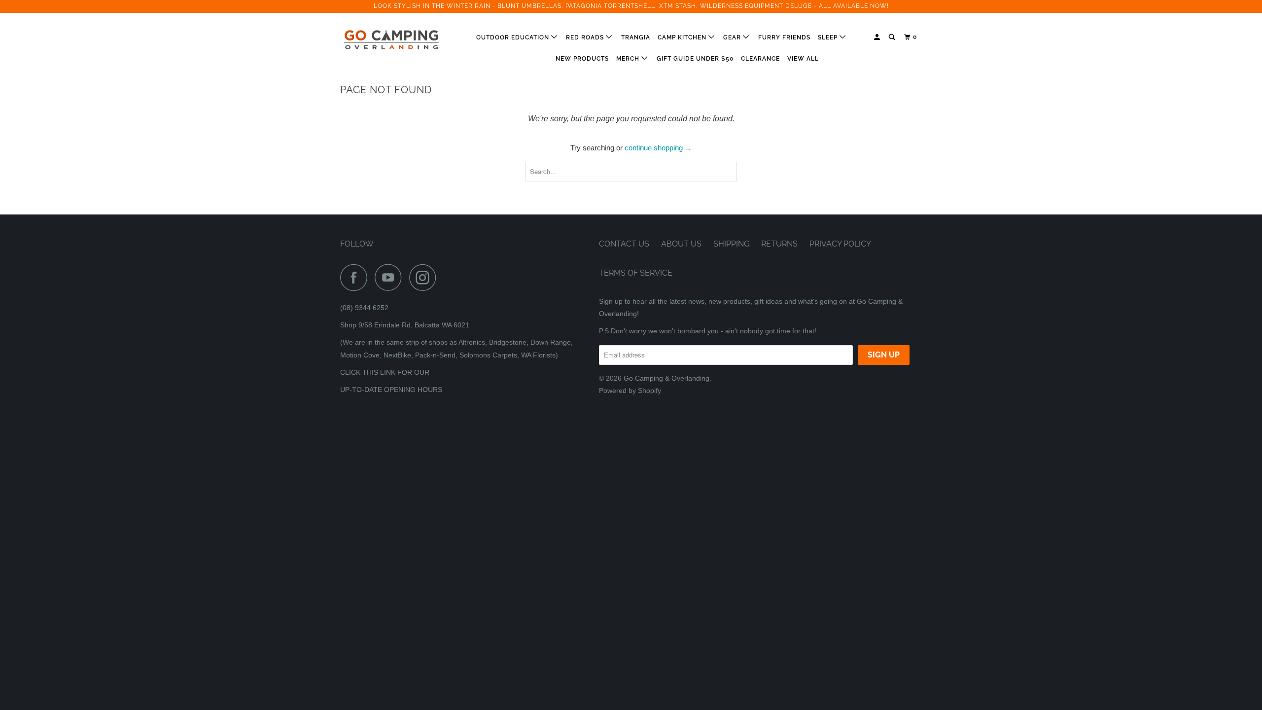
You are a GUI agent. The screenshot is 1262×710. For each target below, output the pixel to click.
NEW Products (582, 58)
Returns (779, 243)
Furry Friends (784, 37)
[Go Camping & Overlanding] (390, 40)
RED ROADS (586, 37)
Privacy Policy (840, 243)
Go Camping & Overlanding (666, 378)
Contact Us (624, 243)
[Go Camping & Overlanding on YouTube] (391, 277)
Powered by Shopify (630, 390)
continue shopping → (658, 147)
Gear (733, 37)
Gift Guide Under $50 (695, 58)
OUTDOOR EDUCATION (513, 37)
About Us (681, 243)
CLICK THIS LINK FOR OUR (384, 372)
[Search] (892, 37)
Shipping (731, 243)
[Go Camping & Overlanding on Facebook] (356, 277)
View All (803, 58)
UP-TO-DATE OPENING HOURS (391, 389)
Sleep (829, 37)
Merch (628, 58)
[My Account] (877, 37)
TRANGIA (635, 37)
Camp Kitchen (683, 37)
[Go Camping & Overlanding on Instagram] (425, 277)
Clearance (760, 58)
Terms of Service (635, 273)
